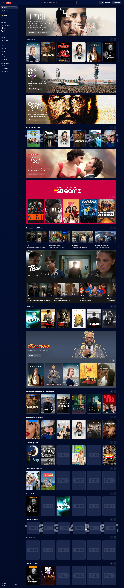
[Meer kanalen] (16, 20)
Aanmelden (117, 2)
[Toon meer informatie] (46, 232)
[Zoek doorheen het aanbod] (16, 35)
